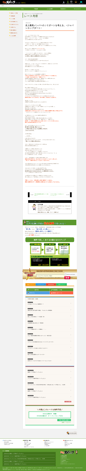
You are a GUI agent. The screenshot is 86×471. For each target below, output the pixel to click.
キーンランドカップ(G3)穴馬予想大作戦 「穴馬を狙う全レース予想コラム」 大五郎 (46, 384)
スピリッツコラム (7, 440)
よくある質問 (50, 8)
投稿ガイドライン (65, 461)
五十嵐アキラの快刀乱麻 (8, 443)
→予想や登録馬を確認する (64, 420)
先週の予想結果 (27, 444)
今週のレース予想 (27, 443)
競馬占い (66, 442)
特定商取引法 (64, 456)
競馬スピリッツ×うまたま (29, 446)
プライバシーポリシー (66, 459)
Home (3, 5)
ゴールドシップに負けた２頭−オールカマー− (38, 347)
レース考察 (26, 445)
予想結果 (36, 8)
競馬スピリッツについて (48, 442)
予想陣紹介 (46, 444)
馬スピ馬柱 (26, 442)
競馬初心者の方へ (47, 443)
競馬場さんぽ (67, 444)
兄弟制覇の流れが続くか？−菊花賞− (36, 322)
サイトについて (77, 8)
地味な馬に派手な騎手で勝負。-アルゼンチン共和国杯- (40, 309)
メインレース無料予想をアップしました (37, 378)
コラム (22, 8)
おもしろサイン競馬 (68, 443)
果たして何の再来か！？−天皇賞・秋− (36, 316)
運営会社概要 (64, 455)
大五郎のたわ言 (7, 444)
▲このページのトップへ (71, 433)
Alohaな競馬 (6, 442)
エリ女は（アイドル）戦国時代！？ (36, 303)
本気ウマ (66, 445)
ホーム (8, 8)
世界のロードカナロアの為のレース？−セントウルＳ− (40, 360)
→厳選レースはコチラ (66, 422)
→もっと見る (68, 401)
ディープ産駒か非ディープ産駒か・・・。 (37, 328)
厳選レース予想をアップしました (35, 372)
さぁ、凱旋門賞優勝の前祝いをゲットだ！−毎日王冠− (40, 334)
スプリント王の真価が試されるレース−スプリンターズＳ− (41, 341)
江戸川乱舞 (40, 204)
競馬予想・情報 (27, 440)
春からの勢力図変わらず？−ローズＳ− (36, 353)
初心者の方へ (63, 8)
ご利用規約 (64, 460)
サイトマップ (64, 462)
